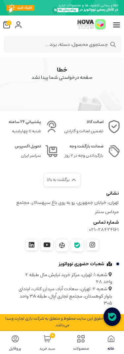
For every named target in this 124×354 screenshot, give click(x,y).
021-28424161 (104, 230)
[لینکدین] (31, 245)
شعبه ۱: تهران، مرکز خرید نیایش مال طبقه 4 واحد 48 (68, 278)
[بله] (77, 245)
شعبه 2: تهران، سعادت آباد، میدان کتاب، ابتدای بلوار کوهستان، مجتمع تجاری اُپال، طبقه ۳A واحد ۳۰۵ (65, 296)
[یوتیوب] (47, 245)
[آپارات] (62, 245)
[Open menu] (116, 25)
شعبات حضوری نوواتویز (81, 264)
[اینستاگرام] (92, 245)
